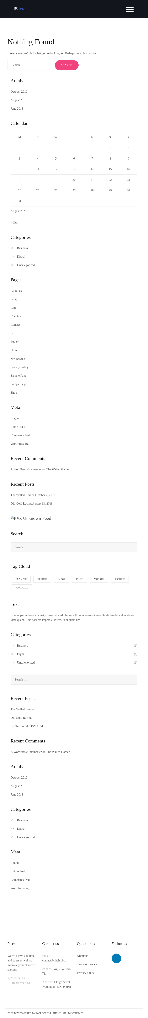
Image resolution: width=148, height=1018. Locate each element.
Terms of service (87, 964)
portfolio (22, 587)
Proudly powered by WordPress (29, 1013)
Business (22, 248)
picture (120, 579)
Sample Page (18, 375)
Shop (14, 392)
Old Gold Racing (21, 503)
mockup (99, 579)
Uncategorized (26, 265)
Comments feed (20, 435)
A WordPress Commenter (26, 469)
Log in (15, 418)
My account (18, 358)
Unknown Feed (37, 518)
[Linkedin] (116, 958)
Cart (13, 307)
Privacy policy (85, 972)
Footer (14, 341)
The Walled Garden (58, 469)
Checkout (16, 316)
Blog (14, 299)
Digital (21, 256)
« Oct (14, 222)
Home (14, 350)
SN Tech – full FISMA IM (27, 726)
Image (61, 579)
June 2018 (17, 108)
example (21, 579)
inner (79, 579)
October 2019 (19, 91)
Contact (15, 324)
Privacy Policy (19, 367)
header (42, 579)
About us (16, 290)
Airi (64, 1013)
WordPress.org (20, 443)
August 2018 (18, 100)
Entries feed (18, 426)
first (13, 333)
